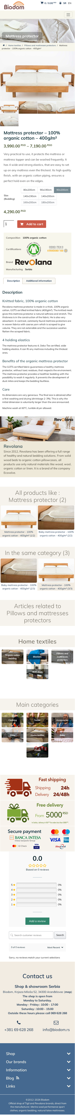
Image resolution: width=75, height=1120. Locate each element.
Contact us (37, 976)
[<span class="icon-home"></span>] (4, 45)
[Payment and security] (37, 838)
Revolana (13, 446)
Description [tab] (13, 280)
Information (16, 1070)
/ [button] (50, 3)
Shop (10, 1053)
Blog (10, 1078)
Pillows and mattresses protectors (40, 45)
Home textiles (14, 45)
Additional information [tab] (39, 280)
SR (64, 3)
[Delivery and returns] (37, 787)
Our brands (16, 1061)
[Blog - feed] (17, 1078)
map (68, 992)
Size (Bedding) (9, 197)
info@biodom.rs (56, 1029)
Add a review (37, 921)
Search (60, 935)
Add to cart (34, 224)
